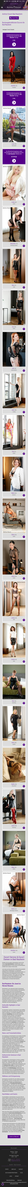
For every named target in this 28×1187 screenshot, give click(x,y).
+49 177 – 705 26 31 (16, 1159)
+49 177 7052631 (14, 4)
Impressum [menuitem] (19, 1180)
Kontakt (21, 1169)
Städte (6, 1169)
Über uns (13, 1169)
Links (10, 1176)
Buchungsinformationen (11, 1172)
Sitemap (17, 1176)
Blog (21, 1172)
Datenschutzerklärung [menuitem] (10, 1180)
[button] (2, 7)
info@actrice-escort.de (15, 1160)
